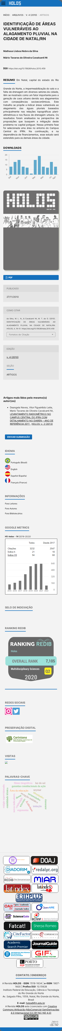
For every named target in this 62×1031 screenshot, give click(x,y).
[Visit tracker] (6, 763)
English (13, 469)
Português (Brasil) (18, 462)
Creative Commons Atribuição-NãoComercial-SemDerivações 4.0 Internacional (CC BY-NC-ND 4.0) (31, 1009)
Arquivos (17, 15)
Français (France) (18, 482)
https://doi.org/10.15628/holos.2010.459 (27, 68)
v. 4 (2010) (31, 15)
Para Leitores (11, 503)
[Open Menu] (3, 3)
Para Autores (11, 508)
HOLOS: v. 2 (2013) (42, 423)
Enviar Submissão (18, 437)
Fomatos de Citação (19, 334)
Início (6, 15)
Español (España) (18, 476)
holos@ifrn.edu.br (35, 1003)
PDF (10, 277)
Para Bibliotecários (13, 513)
